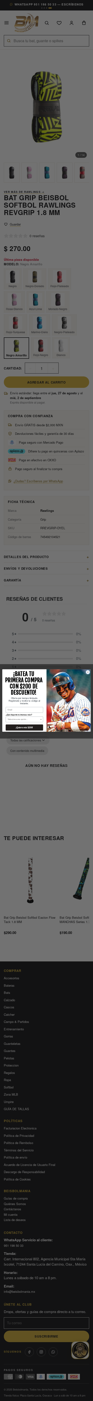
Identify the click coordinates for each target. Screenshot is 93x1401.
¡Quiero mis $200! (24, 727)
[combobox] (24, 719)
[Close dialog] (88, 672)
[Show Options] (41, 719)
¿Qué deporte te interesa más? (19, 715)
